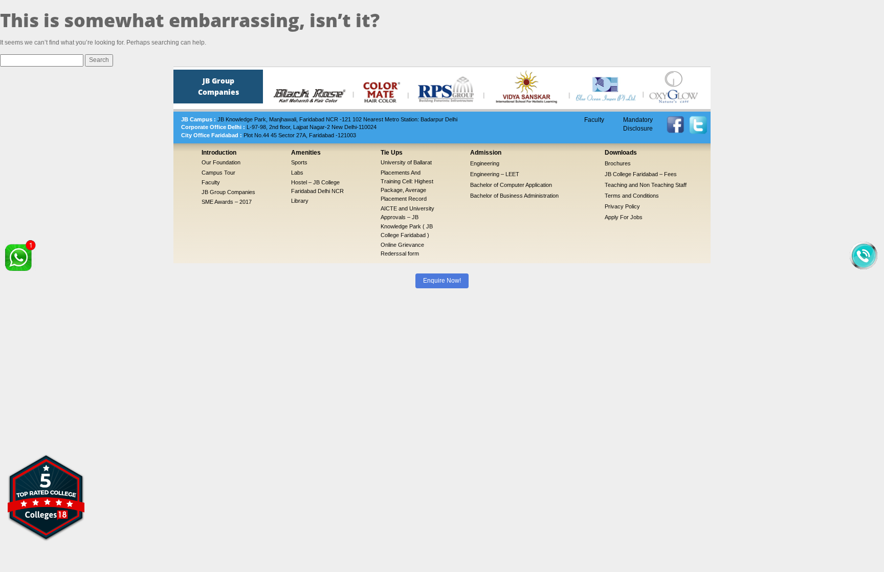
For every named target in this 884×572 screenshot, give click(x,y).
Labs (297, 173)
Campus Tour (218, 173)
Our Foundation (221, 162)
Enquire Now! (442, 280)
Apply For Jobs (624, 217)
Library (299, 201)
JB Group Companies (228, 192)
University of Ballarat (406, 162)
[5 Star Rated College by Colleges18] (46, 497)
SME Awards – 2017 (227, 202)
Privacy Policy (622, 206)
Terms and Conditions (632, 196)
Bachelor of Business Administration (514, 196)
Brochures (618, 163)
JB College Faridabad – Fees (641, 174)
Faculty (594, 119)
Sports (299, 162)
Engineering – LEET (494, 174)
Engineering (484, 163)
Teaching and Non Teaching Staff (646, 185)
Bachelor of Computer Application (511, 185)
